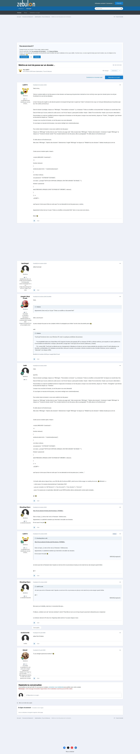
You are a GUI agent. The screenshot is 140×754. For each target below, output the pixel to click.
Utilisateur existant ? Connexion (104, 3)
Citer (38, 220)
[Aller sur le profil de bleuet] (25, 655)
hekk (25, 365)
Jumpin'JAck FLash (25, 297)
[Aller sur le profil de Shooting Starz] (25, 512)
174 (26, 277)
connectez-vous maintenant (55, 687)
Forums (19, 12)
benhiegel (25, 263)
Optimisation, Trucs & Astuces (44, 71)
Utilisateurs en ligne (35, 12)
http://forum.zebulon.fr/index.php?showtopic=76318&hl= (48, 510)
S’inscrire (119, 3)
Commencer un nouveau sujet (94, 77)
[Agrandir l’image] (37, 216)
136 (26, 521)
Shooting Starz (25, 507)
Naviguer (28, 8)
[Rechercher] (121, 8)
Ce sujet (115, 8)
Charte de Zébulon (53, 51)
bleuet (25, 650)
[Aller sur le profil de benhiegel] (25, 269)
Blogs (25, 12)
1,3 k (26, 99)
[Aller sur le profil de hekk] (25, 371)
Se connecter (24, 57)
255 (26, 379)
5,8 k (25, 664)
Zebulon (20, 8)
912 (26, 312)
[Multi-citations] (34, 221)
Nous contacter (70, 751)
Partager (106, 70)
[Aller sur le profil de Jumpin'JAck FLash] (25, 304)
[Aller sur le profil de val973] (20, 70)
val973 (27, 69)
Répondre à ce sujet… (33, 695)
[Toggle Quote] (35, 306)
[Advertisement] (46, 31)
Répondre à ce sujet (114, 77)
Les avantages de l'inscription (39, 51)
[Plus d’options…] (120, 85)
